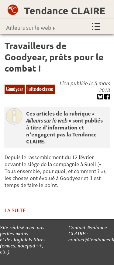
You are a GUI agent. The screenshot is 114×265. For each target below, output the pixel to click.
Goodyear (14, 89)
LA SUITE (15, 210)
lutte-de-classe (40, 89)
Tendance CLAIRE (64, 11)
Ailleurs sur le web (28, 27)
